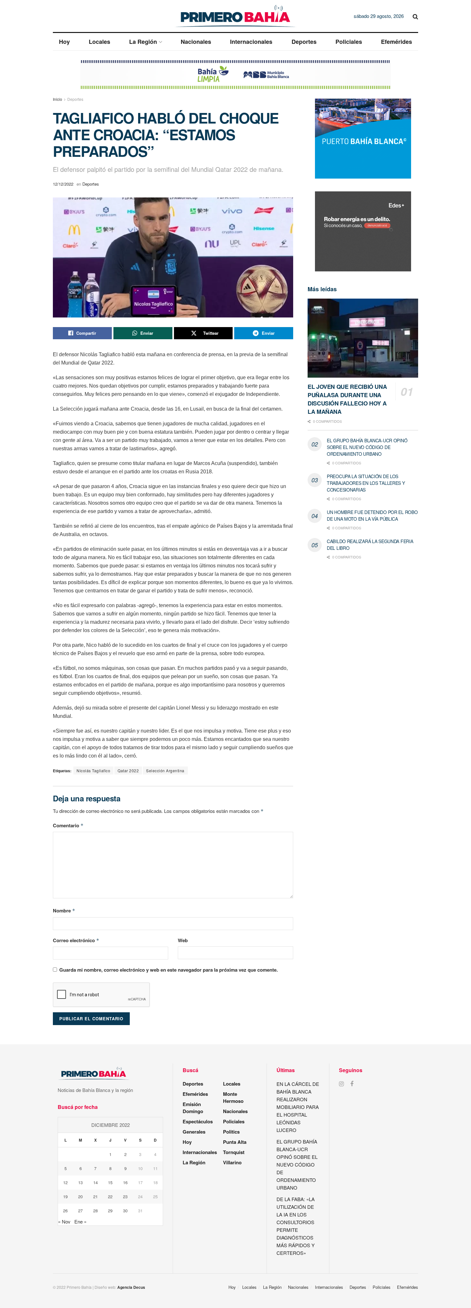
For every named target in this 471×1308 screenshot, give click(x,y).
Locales (99, 41)
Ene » (80, 1221)
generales (194, 1131)
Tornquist (233, 1152)
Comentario (68, 825)
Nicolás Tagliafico (93, 770)
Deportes (304, 41)
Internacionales (251, 41)
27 (80, 1211)
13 (80, 1182)
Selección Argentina (165, 770)
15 (110, 1182)
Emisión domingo (193, 1108)
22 (110, 1196)
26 (65, 1211)
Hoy (64, 41)
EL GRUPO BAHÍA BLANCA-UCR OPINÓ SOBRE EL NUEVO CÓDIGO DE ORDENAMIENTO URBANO (367, 447)
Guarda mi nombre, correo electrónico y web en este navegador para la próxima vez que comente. (168, 969)
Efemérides (396, 41)
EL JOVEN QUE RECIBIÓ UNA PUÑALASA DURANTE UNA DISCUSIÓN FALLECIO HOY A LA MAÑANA (347, 399)
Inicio (57, 99)
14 (95, 1182)
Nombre (64, 910)
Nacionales (196, 41)
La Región (143, 41)
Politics (231, 1131)
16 (125, 1182)
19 (65, 1196)
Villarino (232, 1162)
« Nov (64, 1221)
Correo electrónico (76, 940)
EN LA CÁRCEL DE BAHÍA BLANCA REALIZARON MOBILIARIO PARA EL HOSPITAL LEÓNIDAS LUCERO (298, 1106)
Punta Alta (234, 1141)
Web (183, 940)
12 (65, 1182)
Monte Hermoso (233, 1097)
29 (110, 1211)
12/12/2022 (63, 184)
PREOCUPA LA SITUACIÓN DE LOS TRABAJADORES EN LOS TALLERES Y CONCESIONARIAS (366, 483)
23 (125, 1196)
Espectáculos (198, 1121)
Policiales (348, 41)
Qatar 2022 (128, 770)
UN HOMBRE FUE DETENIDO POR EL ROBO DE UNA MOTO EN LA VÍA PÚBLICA (372, 515)
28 (95, 1211)
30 (125, 1211)
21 (95, 1196)
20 (80, 1196)
